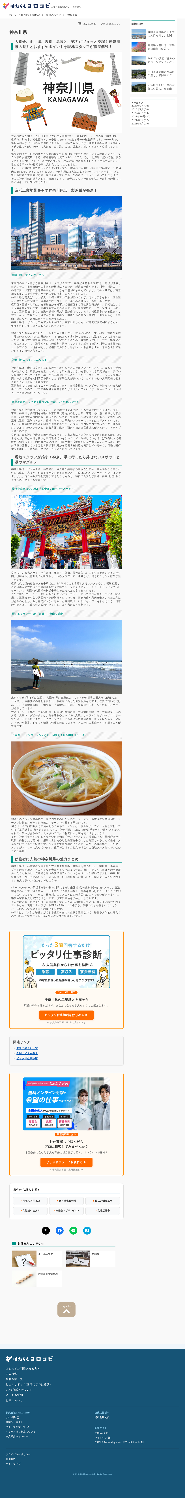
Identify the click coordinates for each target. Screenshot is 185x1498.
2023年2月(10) (140, 105)
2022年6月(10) (140, 113)
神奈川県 (72, 15)
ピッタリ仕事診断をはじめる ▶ (66, 1015)
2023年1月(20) (140, 109)
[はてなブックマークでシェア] (87, 1231)
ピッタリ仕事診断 (27, 1058)
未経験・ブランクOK (67, 1210)
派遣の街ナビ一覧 (27, 1048)
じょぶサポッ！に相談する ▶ (66, 1162)
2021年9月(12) (140, 120)
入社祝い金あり (31, 1210)
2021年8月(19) (140, 123)
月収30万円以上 (31, 1200)
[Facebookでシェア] (60, 1231)
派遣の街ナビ (53, 15)
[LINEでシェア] (73, 1231)
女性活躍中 (104, 1210)
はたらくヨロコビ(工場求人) (24, 15)
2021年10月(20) (141, 116)
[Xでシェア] (46, 1231)
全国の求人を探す (27, 1053)
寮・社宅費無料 (67, 1200)
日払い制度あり (104, 1200)
